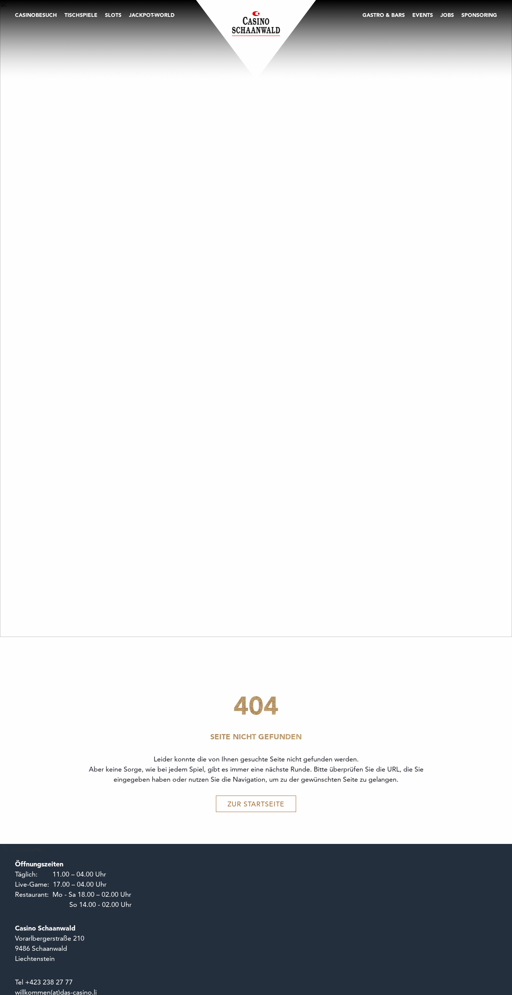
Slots (113, 15)
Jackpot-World (152, 15)
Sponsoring (479, 15)
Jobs (447, 15)
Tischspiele (80, 15)
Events (422, 15)
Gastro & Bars (383, 15)
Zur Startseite (256, 804)
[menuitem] (38, 45)
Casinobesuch (36, 15)
